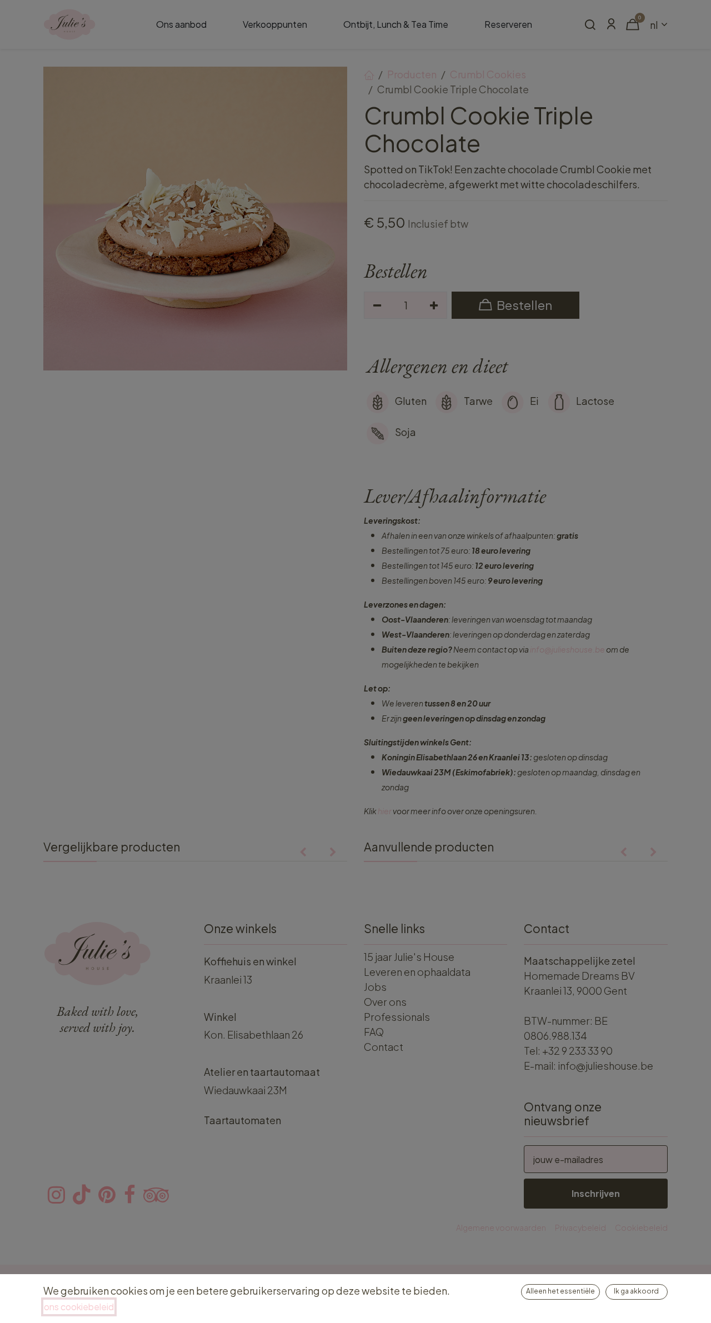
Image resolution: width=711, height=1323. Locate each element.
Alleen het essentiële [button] (560, 1291)
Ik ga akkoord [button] (636, 1291)
